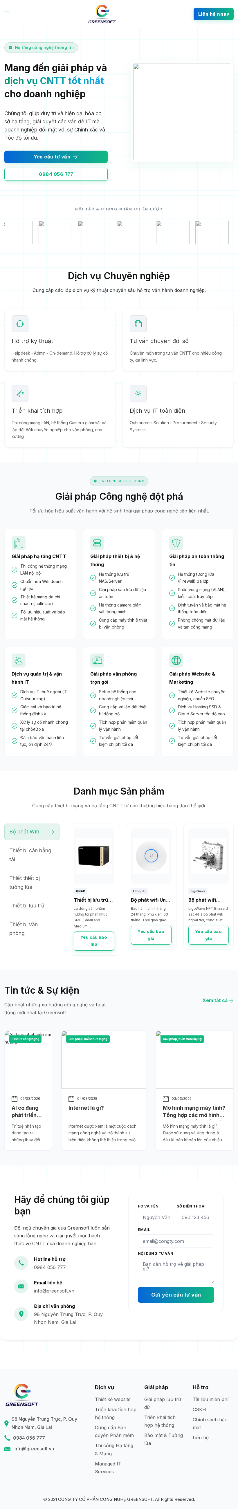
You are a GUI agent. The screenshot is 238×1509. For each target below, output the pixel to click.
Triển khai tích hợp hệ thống (115, 1413)
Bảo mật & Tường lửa (163, 1439)
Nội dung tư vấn (155, 1253)
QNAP (80, 891)
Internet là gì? (86, 1108)
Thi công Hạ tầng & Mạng (114, 1449)
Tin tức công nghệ (25, 1039)
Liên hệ (201, 1438)
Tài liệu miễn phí (210, 1399)
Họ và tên (148, 1206)
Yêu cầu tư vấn (52, 157)
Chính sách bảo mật (210, 1423)
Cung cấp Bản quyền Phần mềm (114, 1431)
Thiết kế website (113, 1399)
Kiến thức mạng (95, 1039)
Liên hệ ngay (213, 14)
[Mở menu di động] (7, 14)
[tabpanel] (151, 890)
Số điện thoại (191, 1206)
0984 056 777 (56, 174)
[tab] (31, 832)
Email (144, 1230)
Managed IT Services (108, 1467)
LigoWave (198, 891)
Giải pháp (75, 1039)
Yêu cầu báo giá (94, 941)
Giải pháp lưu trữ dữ (162, 1403)
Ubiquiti (139, 891)
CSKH (199, 1409)
